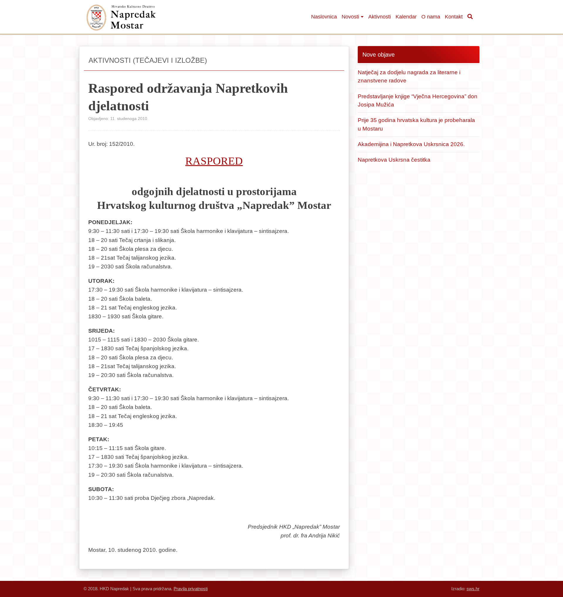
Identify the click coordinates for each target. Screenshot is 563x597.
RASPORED (214, 161)
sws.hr (473, 588)
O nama (430, 17)
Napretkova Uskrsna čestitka (394, 160)
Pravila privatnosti (191, 588)
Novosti (350, 17)
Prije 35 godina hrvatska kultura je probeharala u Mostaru (416, 124)
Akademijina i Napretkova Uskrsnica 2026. (411, 144)
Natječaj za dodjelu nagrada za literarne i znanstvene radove (409, 76)
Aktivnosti (379, 17)
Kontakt (454, 17)
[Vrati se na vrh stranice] (526, 575)
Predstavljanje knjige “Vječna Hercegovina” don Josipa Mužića (417, 100)
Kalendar (406, 17)
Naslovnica (324, 17)
